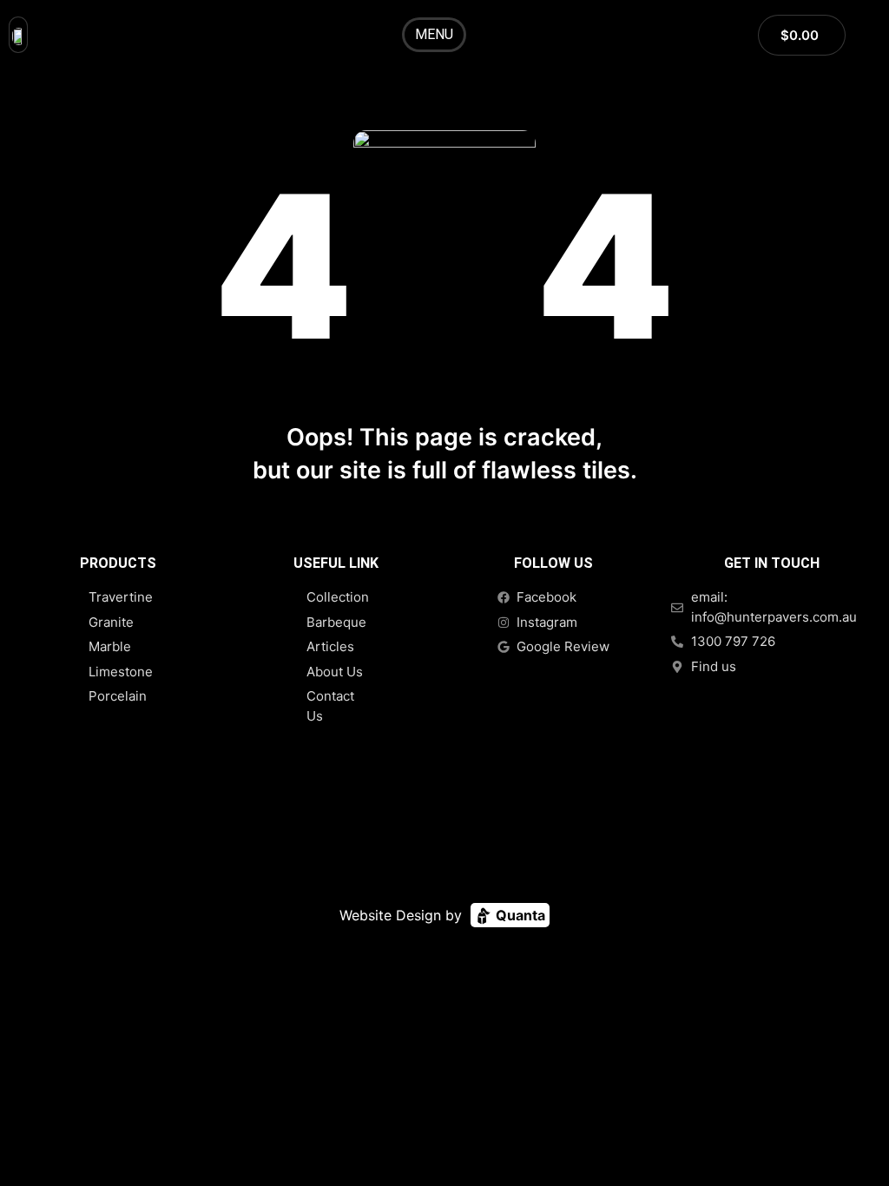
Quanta (518, 915)
